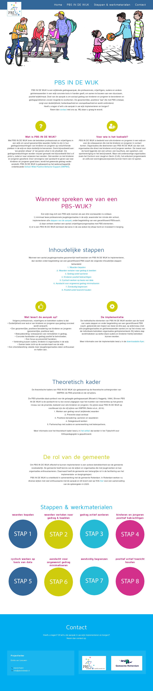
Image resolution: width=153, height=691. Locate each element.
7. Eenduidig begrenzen (76, 286)
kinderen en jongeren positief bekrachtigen (130, 516)
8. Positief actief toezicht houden (76, 289)
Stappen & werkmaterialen (112, 4)
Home (58, 4)
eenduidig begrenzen (94, 559)
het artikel (85, 430)
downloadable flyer (135, 341)
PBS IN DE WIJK (78, 4)
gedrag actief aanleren (94, 514)
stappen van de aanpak (61, 220)
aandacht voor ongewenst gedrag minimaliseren (58, 562)
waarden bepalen (23, 514)
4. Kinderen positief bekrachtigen (76, 277)
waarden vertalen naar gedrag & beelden (58, 516)
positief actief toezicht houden (130, 561)
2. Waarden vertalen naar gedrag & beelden (76, 270)
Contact (140, 4)
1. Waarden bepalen (76, 267)
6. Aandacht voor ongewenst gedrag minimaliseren (76, 283)
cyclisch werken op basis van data (23, 561)
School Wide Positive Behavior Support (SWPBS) (47, 166)
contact (63, 109)
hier (102, 480)
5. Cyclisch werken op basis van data (76, 280)
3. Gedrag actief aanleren (76, 273)
